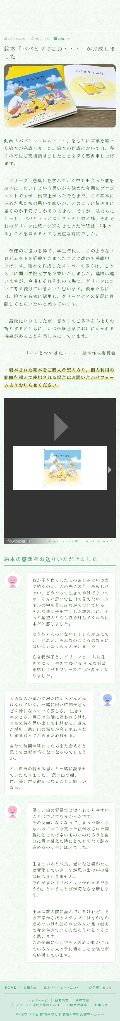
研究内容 (62, 1000)
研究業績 (82, 1000)
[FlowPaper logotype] (28, 541)
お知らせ (64, 39)
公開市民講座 (77, 1004)
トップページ (38, 1000)
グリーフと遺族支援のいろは (38, 1004)
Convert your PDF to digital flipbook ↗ (81, 541)
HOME (10, 987)
